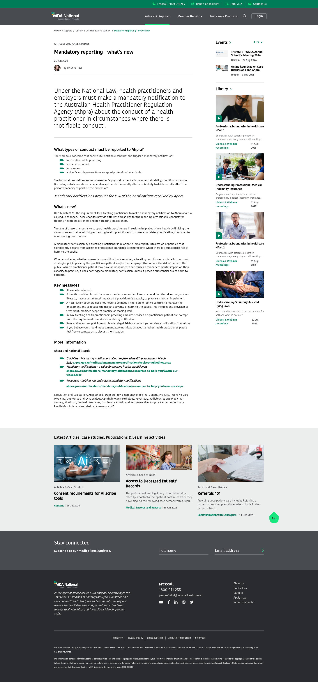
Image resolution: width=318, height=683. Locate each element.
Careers (238, 593)
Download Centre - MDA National (86, 667)
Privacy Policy (135, 638)
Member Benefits (190, 16)
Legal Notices (155, 638)
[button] (157, 16)
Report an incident (208, 4)
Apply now (240, 597)
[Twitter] (192, 602)
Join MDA (236, 4)
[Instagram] (184, 602)
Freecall (171, 4)
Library (79, 30)
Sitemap (200, 638)
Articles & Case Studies (98, 30)
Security (118, 638)
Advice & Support (157, 16)
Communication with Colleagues (217, 515)
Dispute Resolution (179, 638)
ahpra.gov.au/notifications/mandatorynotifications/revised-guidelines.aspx (122, 362)
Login (259, 16)
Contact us (260, 4)
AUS (256, 42)
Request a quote (244, 602)
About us (239, 583)
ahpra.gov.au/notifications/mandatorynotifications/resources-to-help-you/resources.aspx (124, 386)
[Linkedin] (176, 602)
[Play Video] (240, 108)
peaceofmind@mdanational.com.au (180, 595)
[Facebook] (169, 602)
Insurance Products (224, 16)
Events (222, 42)
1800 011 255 (170, 589)
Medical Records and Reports (143, 507)
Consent (59, 505)
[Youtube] (161, 602)
